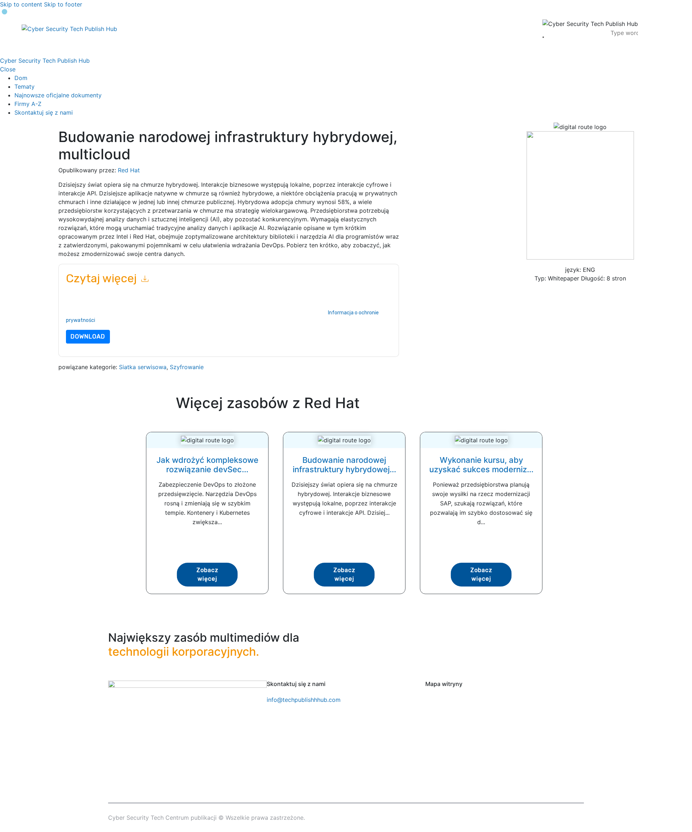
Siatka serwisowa (143, 367)
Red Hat (129, 170)
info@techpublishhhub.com (304, 699)
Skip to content (21, 4)
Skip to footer (63, 4)
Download (88, 336)
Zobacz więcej (207, 574)
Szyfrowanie (187, 367)
